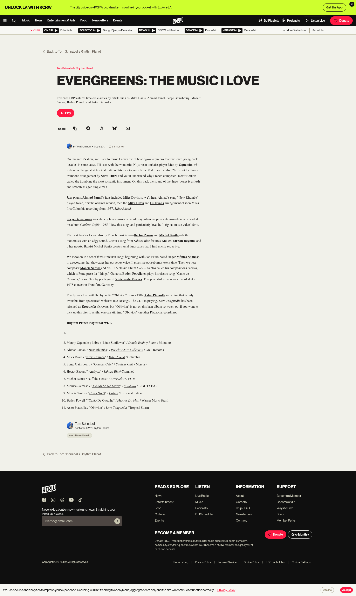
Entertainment (164, 502)
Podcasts (293, 20)
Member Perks (286, 520)
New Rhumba (98, 349)
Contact (241, 520)
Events (117, 20)
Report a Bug (180, 562)
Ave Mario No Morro (106, 386)
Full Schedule (204, 514)
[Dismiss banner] (351, 4)
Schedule (318, 30)
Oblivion (96, 407)
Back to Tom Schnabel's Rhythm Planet (74, 51)
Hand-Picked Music (79, 435)
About (240, 495)
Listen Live (318, 20)
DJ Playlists (271, 20)
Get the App (334, 7)
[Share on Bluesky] (114, 128)
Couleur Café (103, 364)
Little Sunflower (113, 342)
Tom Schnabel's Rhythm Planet (75, 68)
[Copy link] (75, 128)
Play (68, 113)
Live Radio (202, 495)
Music (26, 20)
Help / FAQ (243, 508)
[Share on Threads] (101, 128)
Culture (160, 514)
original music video (177, 224)
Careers (241, 502)
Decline (327, 590)
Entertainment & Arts (61, 20)
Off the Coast (98, 378)
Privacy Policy (201, 562)
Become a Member (289, 495)
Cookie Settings (301, 562)
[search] (15, 20)
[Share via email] (128, 129)
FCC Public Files (273, 562)
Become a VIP (286, 502)
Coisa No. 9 (97, 393)
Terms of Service (225, 562)
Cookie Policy (249, 562)
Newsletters (100, 20)
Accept (346, 590)
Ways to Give (285, 508)
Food (83, 20)
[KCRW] (49, 492)
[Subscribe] (117, 521)
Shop (280, 514)
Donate (344, 20)
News (38, 20)
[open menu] (6, 20)
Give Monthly (300, 534)
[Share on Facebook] (88, 128)
